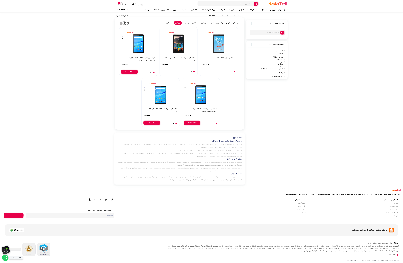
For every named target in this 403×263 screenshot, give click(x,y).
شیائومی (280, 64)
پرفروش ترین (215, 23)
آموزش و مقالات (172, 10)
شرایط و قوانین (394, 209)
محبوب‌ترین (204, 23)
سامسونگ (280, 60)
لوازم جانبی (194, 10)
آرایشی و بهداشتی (277, 51)
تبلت (219, 15)
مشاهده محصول (129, 72)
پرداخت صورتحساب (300, 209)
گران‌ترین (178, 23)
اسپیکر (223, 10)
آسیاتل (286, 10)
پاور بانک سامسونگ (277, 77)
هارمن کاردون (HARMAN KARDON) (272, 69)
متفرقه (281, 66)
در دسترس (169, 23)
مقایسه (230, 64)
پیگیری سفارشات (159, 10)
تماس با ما (148, 10)
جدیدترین (195, 23)
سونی (281, 62)
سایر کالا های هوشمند (209, 10)
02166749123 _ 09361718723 (382, 195)
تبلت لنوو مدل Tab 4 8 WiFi (225, 58)
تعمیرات (184, 10)
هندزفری (241, 10)
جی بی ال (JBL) (278, 57)
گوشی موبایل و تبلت (275, 10)
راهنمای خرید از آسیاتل (391, 213)
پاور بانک (231, 10)
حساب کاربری (302, 203)
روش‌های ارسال (394, 206)
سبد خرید (303, 213)
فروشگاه (396, 216)
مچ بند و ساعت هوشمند (256, 10)
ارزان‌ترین (186, 23)
